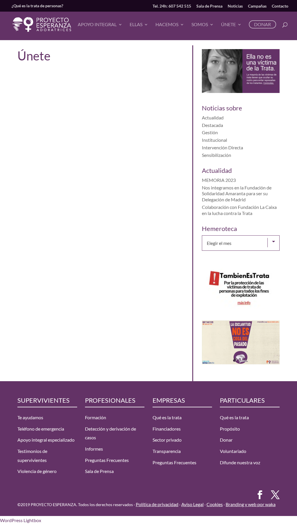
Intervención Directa (222, 147)
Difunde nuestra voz (240, 462)
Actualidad (213, 117)
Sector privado (167, 439)
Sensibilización (216, 155)
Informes (94, 448)
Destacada (212, 125)
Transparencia (167, 451)
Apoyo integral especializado (46, 439)
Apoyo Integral (97, 24)
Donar (262, 24)
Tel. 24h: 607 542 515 (172, 6)
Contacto (280, 6)
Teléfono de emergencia (40, 428)
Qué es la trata (167, 417)
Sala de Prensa (209, 6)
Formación (95, 417)
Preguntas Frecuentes (107, 460)
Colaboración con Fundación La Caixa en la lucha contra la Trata (239, 210)
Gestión (210, 132)
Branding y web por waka (251, 504)
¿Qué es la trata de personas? (37, 5)
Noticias (235, 6)
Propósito (230, 428)
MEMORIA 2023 (219, 180)
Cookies (215, 504)
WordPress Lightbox (20, 520)
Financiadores (167, 428)
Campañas (257, 6)
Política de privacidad (157, 504)
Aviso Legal (192, 504)
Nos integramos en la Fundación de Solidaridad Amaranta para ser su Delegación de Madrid (236, 194)
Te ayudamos (30, 417)
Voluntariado (233, 451)
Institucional (214, 140)
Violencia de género (37, 471)
